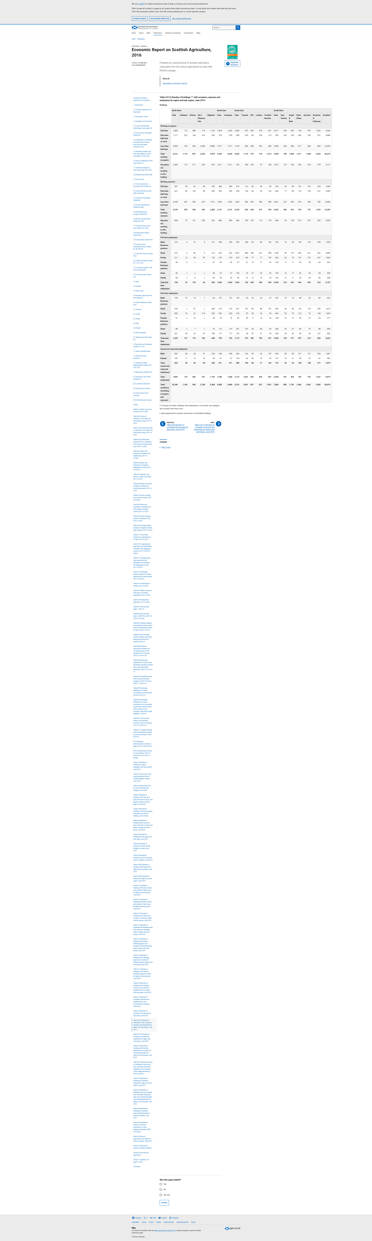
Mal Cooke (166, 447)
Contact (151, 1222)
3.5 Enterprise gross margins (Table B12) (140, 213)
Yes (165, 1184)
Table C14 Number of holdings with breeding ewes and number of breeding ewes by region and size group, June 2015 (143, 929)
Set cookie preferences (181, 18)
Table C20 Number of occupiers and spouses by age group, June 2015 (142, 1013)
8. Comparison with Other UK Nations (142, 378)
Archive (144, 1222)
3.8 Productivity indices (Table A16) (141, 234)
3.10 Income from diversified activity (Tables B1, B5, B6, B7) (142, 246)
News (148, 33)
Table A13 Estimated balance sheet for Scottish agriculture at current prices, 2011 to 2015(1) (142, 575)
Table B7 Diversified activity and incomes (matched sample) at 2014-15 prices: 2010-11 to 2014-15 (142, 680)
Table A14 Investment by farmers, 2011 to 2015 (141, 585)
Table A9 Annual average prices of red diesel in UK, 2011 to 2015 (141, 518)
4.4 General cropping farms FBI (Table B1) (142, 297)
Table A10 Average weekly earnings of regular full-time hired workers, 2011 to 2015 (142, 528)
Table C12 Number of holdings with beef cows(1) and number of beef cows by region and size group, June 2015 (142, 904)
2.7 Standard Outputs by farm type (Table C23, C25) (142, 169)
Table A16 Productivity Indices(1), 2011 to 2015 (141, 601)
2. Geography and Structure (142, 121)
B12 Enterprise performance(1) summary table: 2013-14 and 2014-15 (142, 744)
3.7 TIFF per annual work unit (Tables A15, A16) (141, 227)
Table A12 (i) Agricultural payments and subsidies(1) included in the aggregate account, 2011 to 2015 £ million (142, 548)
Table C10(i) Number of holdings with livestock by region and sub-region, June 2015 (142, 868)
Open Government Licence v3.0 (165, 1230)
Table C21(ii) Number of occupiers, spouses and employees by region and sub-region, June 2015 (141, 1037)
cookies (141, 4)
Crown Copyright (169, 1222)
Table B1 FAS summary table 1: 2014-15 (141, 608)
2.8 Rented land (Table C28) (142, 175)
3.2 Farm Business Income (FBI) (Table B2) (142, 192)
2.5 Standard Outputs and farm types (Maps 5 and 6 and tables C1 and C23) (142, 154)
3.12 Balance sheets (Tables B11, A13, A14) (142, 262)
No (165, 1189)
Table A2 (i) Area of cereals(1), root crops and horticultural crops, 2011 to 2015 (142, 419)
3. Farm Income (138, 179)
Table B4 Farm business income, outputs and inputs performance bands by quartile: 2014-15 (142, 638)
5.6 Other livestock (139, 333)
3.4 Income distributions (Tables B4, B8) (141, 206)
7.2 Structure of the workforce (139, 357)
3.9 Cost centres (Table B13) (143, 240)
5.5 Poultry (137, 328)
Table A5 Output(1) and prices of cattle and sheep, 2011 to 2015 (142, 476)
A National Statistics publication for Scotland (141, 99)
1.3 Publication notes (140, 117)
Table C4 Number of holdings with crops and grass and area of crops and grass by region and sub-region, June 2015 (142, 799)
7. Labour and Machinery (141, 351)
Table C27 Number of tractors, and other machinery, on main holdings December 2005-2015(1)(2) (142, 1127)
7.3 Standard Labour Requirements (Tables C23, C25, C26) (142, 365)
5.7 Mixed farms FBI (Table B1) (142, 338)
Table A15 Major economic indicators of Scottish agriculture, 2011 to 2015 (142, 593)
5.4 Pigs (136, 323)
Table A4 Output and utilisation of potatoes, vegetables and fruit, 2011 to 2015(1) (142, 466)
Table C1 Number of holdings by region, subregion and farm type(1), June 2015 (142, 765)
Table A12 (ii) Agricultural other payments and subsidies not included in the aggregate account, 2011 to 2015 (142, 562)
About (134, 33)
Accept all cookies (139, 18)
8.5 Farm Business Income (142, 400)
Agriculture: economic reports (175, 83)
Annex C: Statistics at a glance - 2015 (141, 1161)
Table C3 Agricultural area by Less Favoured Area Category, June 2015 (142, 788)
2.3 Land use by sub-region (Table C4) (142, 134)
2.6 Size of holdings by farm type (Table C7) (143, 162)
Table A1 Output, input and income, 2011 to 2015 (142, 410)
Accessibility (135, 1222)
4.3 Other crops (138, 291)
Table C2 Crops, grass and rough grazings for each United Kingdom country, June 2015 (142, 777)
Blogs (198, 33)
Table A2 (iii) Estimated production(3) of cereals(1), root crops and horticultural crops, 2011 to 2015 (142, 443)
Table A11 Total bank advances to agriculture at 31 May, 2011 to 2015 (142, 537)
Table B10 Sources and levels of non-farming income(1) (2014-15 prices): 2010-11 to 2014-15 (142, 721)
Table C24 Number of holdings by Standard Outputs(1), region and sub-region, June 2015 (142, 1081)
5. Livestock (137, 309)
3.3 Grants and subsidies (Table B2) (141, 199)
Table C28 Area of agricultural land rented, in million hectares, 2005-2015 (142, 1138)
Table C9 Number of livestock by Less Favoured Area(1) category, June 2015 (142, 857)
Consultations (188, 33)
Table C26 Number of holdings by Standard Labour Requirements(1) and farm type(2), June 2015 (141, 1113)
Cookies (158, 1222)
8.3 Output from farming (141, 388)
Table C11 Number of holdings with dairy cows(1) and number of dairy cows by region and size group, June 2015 (142, 890)
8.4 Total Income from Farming (140, 394)
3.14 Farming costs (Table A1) (142, 276)
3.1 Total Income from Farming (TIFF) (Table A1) (142, 185)
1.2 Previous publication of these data (142, 111)
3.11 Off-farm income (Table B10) (143, 255)
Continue (164, 1203)
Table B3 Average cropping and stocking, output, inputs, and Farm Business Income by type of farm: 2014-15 (142, 626)
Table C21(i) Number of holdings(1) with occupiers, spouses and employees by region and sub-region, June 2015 (142, 1024)
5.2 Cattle (136, 314)
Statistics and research (173, 33)
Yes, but (167, 1195)
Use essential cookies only (160, 18)
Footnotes (136, 1167)
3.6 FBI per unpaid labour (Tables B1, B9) (141, 220)
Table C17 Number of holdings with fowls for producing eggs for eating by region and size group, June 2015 (142, 973)
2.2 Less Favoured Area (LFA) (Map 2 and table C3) (142, 127)
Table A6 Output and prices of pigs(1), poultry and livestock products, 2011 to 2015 (142, 487)
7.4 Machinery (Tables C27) (142, 372)
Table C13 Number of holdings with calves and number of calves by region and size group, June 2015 (142, 916)
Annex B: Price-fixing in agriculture (141, 1154)
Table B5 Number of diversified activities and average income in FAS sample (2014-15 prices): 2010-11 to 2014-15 (141, 650)
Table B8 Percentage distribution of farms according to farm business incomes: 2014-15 (142, 691)
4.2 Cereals (137, 286)
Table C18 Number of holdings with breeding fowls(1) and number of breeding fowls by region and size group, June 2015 (142, 987)
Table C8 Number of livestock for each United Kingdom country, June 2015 (141, 847)
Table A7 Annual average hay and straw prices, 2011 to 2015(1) (142, 497)
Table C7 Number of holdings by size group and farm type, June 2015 (142, 836)
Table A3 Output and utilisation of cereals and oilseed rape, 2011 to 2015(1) (141, 454)
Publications (157, 33)
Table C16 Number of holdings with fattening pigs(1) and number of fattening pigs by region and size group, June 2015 (142, 959)
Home (133, 39)
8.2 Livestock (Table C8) (141, 384)
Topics (141, 33)
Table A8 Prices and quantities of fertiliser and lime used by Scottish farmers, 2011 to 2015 (142, 508)
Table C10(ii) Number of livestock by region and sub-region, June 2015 (142, 878)
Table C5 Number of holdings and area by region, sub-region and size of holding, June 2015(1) (143, 812)
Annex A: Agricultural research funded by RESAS (142, 1147)
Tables (135, 405)
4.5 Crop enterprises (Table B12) (142, 304)
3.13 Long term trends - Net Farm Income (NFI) (142, 269)
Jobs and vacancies (182, 1222)
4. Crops (136, 281)
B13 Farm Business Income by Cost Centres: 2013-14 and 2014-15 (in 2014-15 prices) (142, 754)
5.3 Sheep (136, 319)
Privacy (193, 1222)
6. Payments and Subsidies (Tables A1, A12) (142, 345)
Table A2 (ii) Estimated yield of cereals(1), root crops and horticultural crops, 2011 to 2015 (142, 431)
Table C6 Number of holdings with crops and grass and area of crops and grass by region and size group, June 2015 (142, 825)
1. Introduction (138, 105)
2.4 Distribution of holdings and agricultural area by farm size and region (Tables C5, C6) (142, 143)
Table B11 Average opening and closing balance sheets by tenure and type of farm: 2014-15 (142, 733)
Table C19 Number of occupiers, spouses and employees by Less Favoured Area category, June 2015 (141, 1001)
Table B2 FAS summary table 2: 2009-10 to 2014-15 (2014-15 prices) (142, 616)
